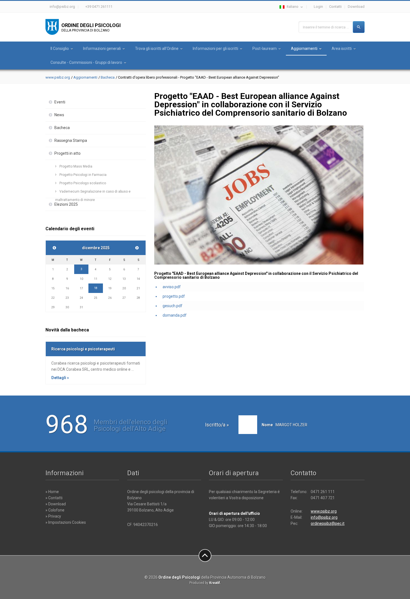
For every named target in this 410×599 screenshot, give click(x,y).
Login (318, 6)
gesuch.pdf (172, 306)
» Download (55, 504)
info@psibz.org (62, 6)
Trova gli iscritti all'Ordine (157, 48)
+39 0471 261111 (98, 6)
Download (356, 6)
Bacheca (108, 77)
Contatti (335, 6)
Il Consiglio (59, 48)
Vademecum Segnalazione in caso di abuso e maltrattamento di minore (93, 193)
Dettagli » (60, 377)
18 (95, 288)
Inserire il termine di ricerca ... (326, 27)
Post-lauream (264, 48)
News (59, 115)
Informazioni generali (102, 48)
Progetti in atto (67, 153)
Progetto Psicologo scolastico (82, 183)
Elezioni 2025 (66, 204)
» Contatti (53, 498)
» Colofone (54, 510)
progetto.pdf (174, 296)
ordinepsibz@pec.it (327, 523)
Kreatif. (215, 583)
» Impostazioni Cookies (65, 522)
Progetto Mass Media (75, 166)
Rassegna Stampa (70, 140)
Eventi (59, 102)
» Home (52, 491)
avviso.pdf (172, 287)
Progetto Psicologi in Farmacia (83, 175)
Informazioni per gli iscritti (215, 48)
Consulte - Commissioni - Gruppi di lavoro (86, 62)
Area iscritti (342, 48)
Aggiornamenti (304, 48)
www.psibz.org (57, 77)
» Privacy (53, 516)
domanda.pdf (175, 315)
